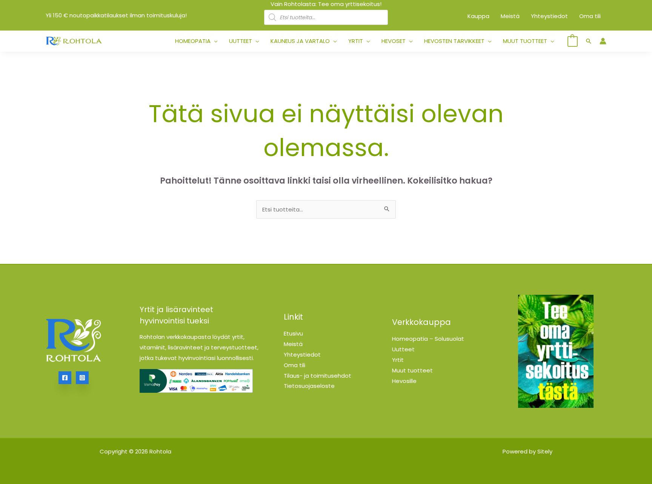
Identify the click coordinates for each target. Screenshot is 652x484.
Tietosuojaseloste (309, 386)
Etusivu (293, 333)
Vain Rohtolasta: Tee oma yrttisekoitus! (326, 4)
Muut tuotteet (412, 370)
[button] (214, 41)
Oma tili (294, 365)
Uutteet (403, 349)
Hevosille (404, 381)
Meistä (293, 344)
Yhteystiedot (302, 354)
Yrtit (398, 360)
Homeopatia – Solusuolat (428, 339)
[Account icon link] (603, 41)
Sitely (544, 451)
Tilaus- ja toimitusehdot (317, 376)
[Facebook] (64, 377)
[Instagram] (82, 377)
